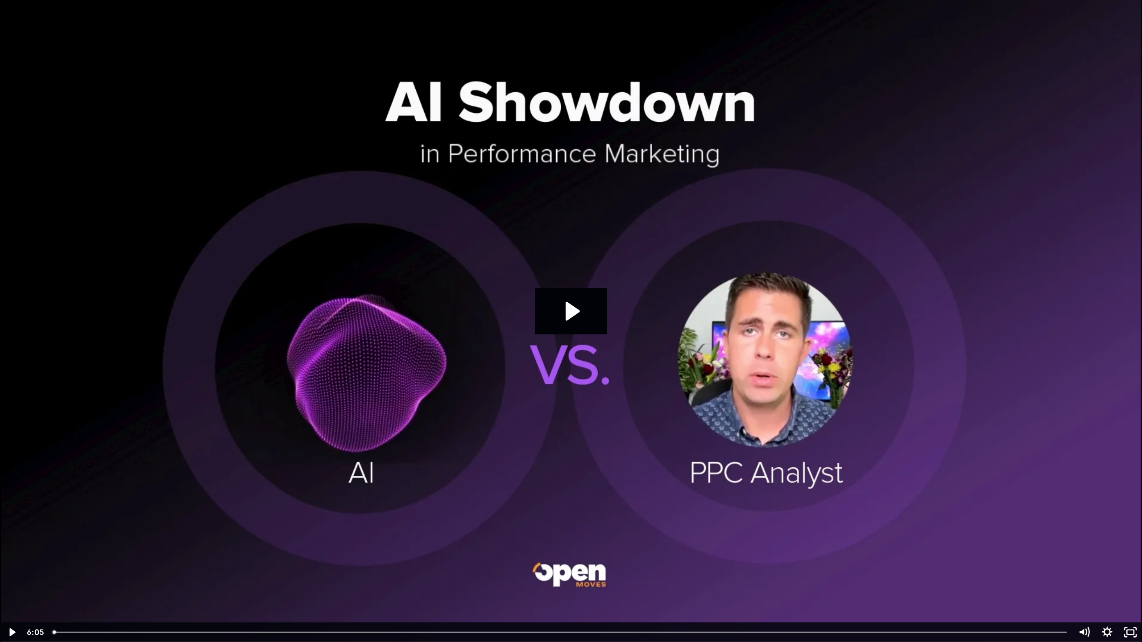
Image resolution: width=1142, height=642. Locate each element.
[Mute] (1084, 632)
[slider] (560, 632)
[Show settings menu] (1107, 632)
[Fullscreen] (1130, 632)
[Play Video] (11, 632)
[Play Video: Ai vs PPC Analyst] (571, 311)
